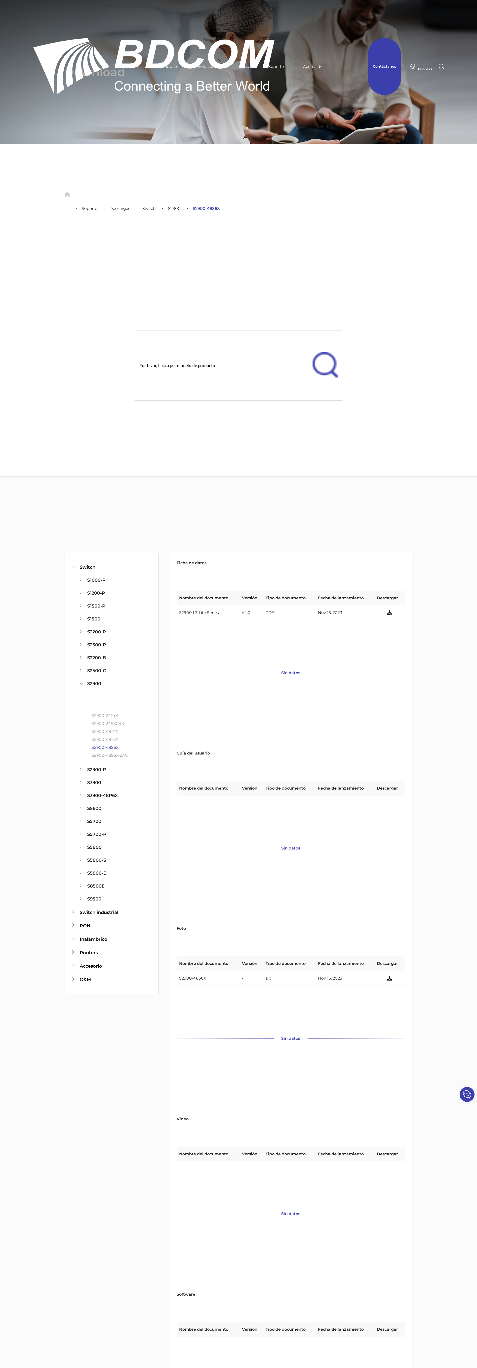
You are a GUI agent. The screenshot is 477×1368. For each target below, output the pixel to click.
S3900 (94, 782)
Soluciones (208, 66)
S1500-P (96, 606)
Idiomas (425, 69)
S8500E (96, 886)
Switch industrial (99, 912)
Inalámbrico (93, 939)
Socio (243, 66)
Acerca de (313, 66)
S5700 (94, 821)
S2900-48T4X (105, 731)
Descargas (120, 208)
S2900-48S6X (206, 208)
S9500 (94, 899)
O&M (85, 979)
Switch (149, 208)
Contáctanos (384, 66)
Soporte (276, 66)
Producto (169, 66)
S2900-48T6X (105, 739)
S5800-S (96, 860)
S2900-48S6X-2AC (110, 755)
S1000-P (96, 580)
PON (85, 926)
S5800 (94, 847)
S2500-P (96, 645)
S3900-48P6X (102, 795)
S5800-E (96, 873)
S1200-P (96, 593)
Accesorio (91, 966)
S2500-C (96, 670)
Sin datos (290, 673)
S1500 (93, 619)
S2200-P (96, 632)
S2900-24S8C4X (108, 723)
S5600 (94, 808)
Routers (89, 952)
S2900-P (96, 769)
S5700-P (96, 834)
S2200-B (96, 657)
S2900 (174, 208)
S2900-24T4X (105, 715)
